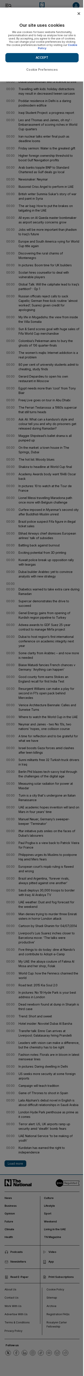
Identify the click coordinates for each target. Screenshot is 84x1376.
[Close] (79, 13)
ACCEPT (42, 57)
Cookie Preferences (42, 69)
